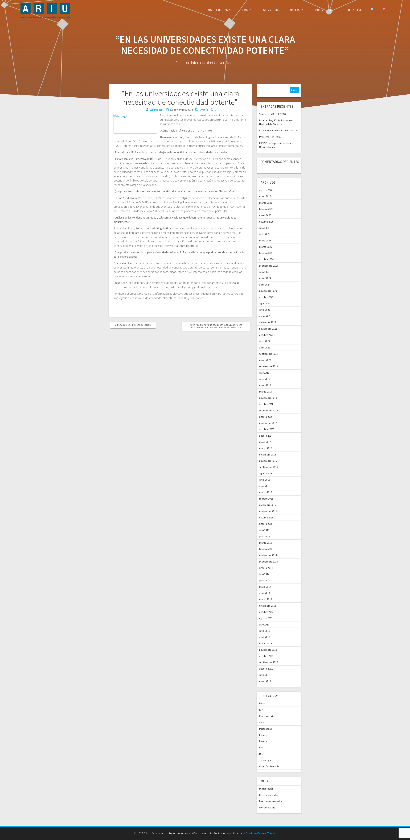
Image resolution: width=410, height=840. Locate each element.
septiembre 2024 (268, 265)
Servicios (271, 10)
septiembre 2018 (268, 410)
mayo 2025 (265, 240)
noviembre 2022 (268, 328)
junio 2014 (264, 580)
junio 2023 (264, 309)
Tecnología (265, 760)
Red (261, 747)
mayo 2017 (265, 441)
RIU (261, 753)
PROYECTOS (324, 10)
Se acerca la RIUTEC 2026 (273, 114)
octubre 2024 (266, 259)
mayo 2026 (265, 196)
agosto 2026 (266, 190)
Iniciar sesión (266, 788)
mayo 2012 (265, 681)
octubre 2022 (266, 334)
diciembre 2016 (267, 454)
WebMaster (156, 110)
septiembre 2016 (268, 467)
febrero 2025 (266, 253)
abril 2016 (264, 486)
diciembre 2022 (267, 322)
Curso (262, 722)
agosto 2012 (266, 668)
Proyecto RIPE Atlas (270, 136)
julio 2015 (264, 530)
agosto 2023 (266, 303)
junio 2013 (264, 630)
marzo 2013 (265, 643)
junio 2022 (264, 341)
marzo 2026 (265, 202)
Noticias (298, 10)
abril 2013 (264, 637)
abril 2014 (264, 593)
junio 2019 (264, 379)
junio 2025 (264, 234)
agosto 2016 (266, 473)
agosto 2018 (266, 416)
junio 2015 (264, 536)
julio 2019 (264, 372)
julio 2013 (264, 624)
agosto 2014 (266, 567)
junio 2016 (264, 479)
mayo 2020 (265, 360)
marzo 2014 (265, 599)
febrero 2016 (266, 498)
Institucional (220, 10)
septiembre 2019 (268, 366)
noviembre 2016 (268, 460)
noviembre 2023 (268, 290)
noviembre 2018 (268, 397)
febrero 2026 (266, 209)
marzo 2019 (265, 391)
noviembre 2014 (268, 555)
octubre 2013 (266, 611)
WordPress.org (267, 807)
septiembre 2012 (268, 662)
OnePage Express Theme (260, 833)
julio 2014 (264, 574)
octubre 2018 (266, 404)
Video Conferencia (269, 766)
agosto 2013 (266, 618)
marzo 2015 (265, 542)
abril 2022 (264, 347)
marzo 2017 (265, 448)
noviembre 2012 (268, 649)
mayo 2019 (265, 385)
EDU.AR (248, 10)
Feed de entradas (268, 795)
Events (204, 110)
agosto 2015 (266, 523)
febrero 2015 (266, 548)
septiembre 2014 (268, 561)
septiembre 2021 (268, 353)
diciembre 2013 (267, 605)
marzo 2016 (265, 492)
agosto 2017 (266, 435)
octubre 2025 (266, 221)
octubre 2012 (266, 656)
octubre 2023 (266, 297)
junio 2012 (264, 674)
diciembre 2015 (267, 504)
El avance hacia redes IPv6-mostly (278, 130)
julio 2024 (264, 271)
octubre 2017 (266, 429)
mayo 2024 (265, 278)
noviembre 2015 (268, 511)
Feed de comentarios (270, 801)
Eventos (263, 735)
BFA (261, 709)
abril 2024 (264, 284)
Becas (262, 703)
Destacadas (265, 728)
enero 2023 (265, 316)
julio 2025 (264, 227)
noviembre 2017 (268, 423)
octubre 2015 (266, 517)
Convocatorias (267, 716)
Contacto (352, 10)
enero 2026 (265, 215)
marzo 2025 (265, 246)
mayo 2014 (265, 586)
